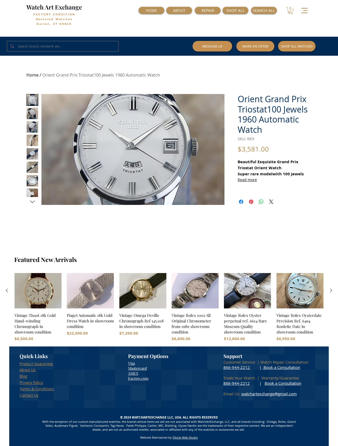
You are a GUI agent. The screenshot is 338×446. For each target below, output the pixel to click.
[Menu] (304, 10)
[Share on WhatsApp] (261, 202)
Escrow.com (138, 378)
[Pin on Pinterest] (251, 202)
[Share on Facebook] (241, 202)
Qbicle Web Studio (185, 437)
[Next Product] (331, 290)
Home (32, 75)
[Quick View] (38, 290)
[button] (290, 10)
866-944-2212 (236, 367)
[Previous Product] (7, 290)
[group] (169, 307)
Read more (247, 179)
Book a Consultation (281, 367)
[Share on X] (271, 202)
